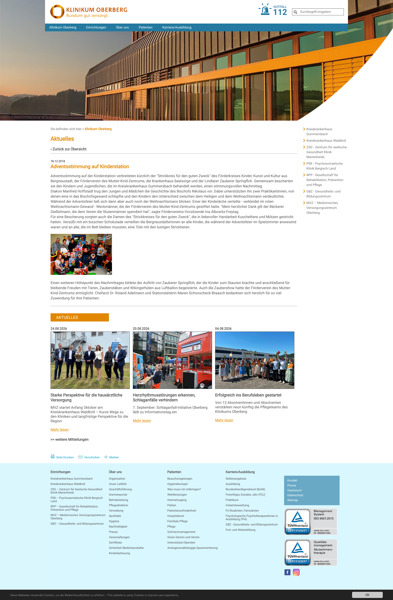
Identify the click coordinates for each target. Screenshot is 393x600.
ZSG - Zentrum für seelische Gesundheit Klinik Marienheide (326, 152)
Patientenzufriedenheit (181, 510)
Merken (113, 457)
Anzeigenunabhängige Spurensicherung (192, 548)
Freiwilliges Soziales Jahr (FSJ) (245, 494)
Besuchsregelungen (179, 478)
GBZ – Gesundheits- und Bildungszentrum (77, 523)
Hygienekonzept (177, 484)
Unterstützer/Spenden (181, 542)
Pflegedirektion (118, 505)
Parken (171, 505)
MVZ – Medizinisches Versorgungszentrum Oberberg (322, 208)
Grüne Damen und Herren (183, 537)
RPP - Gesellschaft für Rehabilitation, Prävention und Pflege (324, 180)
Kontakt (292, 480)
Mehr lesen (60, 430)
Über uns (122, 27)
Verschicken (92, 457)
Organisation (117, 478)
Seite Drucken (64, 457)
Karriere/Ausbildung (176, 27)
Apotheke (115, 516)
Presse (113, 532)
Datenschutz (295, 495)
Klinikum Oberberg (63, 27)
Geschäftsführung (120, 489)
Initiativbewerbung (237, 505)
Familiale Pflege (177, 521)
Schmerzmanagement (181, 532)
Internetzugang (176, 500)
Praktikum (232, 500)
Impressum (294, 490)
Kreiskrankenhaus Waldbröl (326, 141)
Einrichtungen (96, 27)
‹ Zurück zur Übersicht (68, 149)
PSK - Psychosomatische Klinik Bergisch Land (324, 166)
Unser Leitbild (117, 484)
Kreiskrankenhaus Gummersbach (319, 131)
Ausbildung (233, 484)
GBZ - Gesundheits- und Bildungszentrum (323, 193)
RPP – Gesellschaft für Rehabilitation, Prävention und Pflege (74, 508)
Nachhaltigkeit (118, 526)
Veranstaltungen (119, 537)
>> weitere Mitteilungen (70, 439)
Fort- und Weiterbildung (240, 530)
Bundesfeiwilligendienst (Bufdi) (245, 489)
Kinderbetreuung (119, 553)
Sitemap (292, 500)
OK (367, 595)
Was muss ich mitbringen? (184, 489)
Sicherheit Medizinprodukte (126, 548)
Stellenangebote (236, 478)
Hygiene (114, 521)
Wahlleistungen (177, 494)
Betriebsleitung (118, 500)
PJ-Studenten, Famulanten (242, 510)
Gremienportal (118, 494)
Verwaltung (116, 510)
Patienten (145, 27)
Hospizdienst (175, 516)
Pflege (171, 526)
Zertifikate (115, 542)
